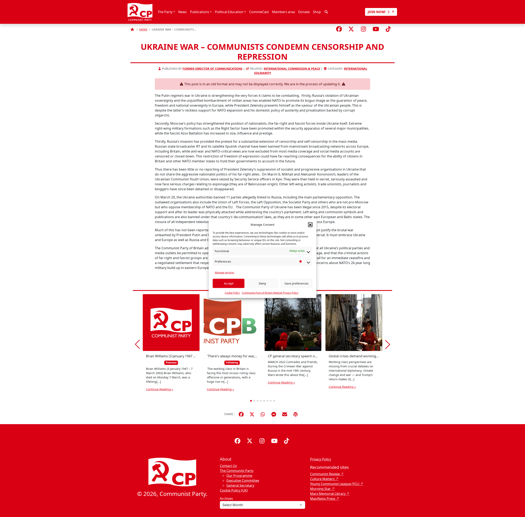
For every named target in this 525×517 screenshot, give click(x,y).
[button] (310, 224)
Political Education (229, 12)
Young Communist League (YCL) (334, 484)
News (182, 12)
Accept (228, 283)
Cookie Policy (232, 292)
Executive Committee (242, 480)
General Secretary (240, 485)
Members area (283, 12)
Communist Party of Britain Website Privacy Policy (270, 292)
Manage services (224, 272)
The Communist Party (236, 470)
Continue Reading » (159, 389)
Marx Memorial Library (328, 493)
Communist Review (325, 474)
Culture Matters (322, 479)
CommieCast (259, 12)
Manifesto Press (322, 498)
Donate (304, 12)
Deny (262, 283)
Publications (199, 12)
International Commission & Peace (292, 69)
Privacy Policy (320, 459)
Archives (226, 498)
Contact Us (228, 465)
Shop (317, 12)
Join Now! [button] (377, 12)
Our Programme (239, 475)
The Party (165, 12)
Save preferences (296, 283)
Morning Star (320, 488)
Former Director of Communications (212, 69)
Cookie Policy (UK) (234, 490)
